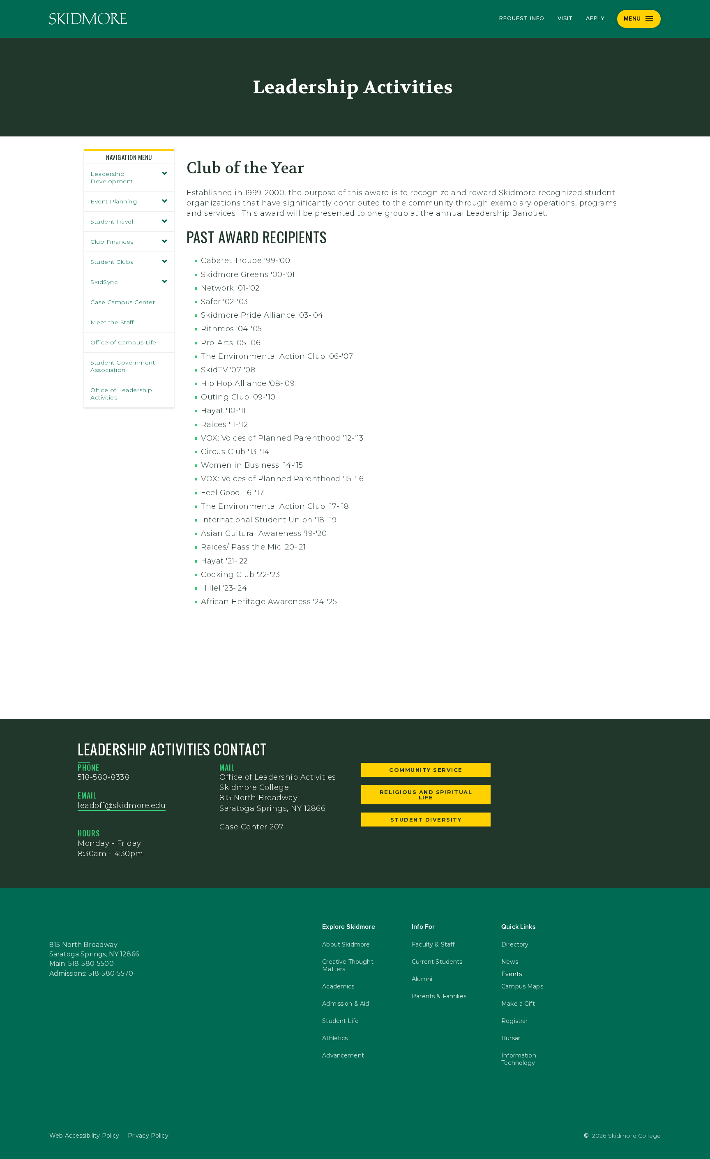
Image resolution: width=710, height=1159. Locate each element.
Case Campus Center (122, 302)
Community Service (426, 770)
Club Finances (112, 241)
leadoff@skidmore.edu (122, 805)
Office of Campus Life (123, 342)
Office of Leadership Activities (121, 393)
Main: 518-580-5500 (81, 963)
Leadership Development (111, 177)
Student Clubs (112, 262)
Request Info (521, 18)
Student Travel (111, 221)
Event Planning (113, 201)
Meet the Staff (112, 322)
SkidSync (104, 282)
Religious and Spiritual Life (426, 795)
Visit (565, 18)
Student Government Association (122, 366)
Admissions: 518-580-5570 (91, 973)
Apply (595, 18)
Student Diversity (426, 819)
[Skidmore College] (88, 19)
